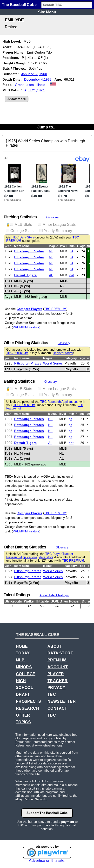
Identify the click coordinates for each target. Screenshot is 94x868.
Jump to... (47, 127)
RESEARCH (27, 708)
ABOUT (54, 646)
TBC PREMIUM (55, 309)
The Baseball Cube (19, 5)
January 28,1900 (34, 74)
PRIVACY (56, 688)
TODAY (23, 653)
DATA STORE (60, 653)
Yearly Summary (58, 231)
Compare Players (29, 309)
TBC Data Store (23, 237)
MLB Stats (23, 224)
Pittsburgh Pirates (29, 251)
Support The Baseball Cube (47, 813)
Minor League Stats (59, 224)
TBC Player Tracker (59, 554)
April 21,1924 (34, 90)
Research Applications (21, 557)
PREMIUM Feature (26, 327)
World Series (53, 363)
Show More (16, 99)
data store (46, 557)
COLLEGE (25, 674)
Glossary (52, 217)
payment (67, 822)
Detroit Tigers (25, 275)
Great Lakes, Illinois (30, 85)
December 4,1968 (38, 79)
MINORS (24, 667)
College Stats (22, 231)
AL (51, 275)
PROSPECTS (28, 701)
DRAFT (23, 694)
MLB (20, 660)
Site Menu (47, 12)
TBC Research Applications (59, 402)
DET (71, 275)
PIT (71, 251)
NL (51, 251)
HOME (22, 646)
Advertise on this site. (47, 860)
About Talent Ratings (54, 595)
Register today (63, 353)
